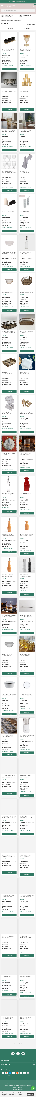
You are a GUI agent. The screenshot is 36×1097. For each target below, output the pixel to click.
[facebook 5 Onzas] (18, 1053)
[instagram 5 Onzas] (13, 1053)
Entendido (30, 1094)
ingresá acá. (28, 1085)
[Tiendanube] (18, 1089)
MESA (6, 20)
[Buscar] (32, 10)
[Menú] (2, 6)
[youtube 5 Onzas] (23, 1053)
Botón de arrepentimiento (18, 1087)
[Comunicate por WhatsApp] (33, 1088)
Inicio (2, 20)
